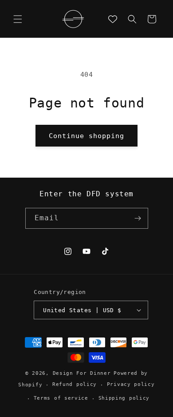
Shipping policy (124, 398)
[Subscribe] (138, 218)
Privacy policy (131, 384)
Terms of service (61, 398)
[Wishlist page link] (112, 19)
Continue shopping (86, 136)
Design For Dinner (82, 373)
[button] (18, 19)
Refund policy (74, 384)
